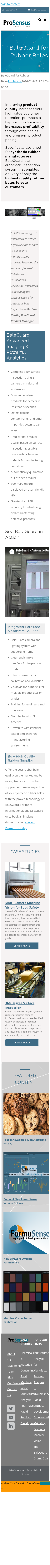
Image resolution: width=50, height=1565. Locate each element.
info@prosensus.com (39, 10)
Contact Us (11, 1392)
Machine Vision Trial (38, 1441)
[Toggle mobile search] (39, 19)
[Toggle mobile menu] (45, 19)
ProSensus (15, 81)
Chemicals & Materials (25, 1358)
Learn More (22, 945)
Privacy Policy (33, 1470)
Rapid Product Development (25, 1417)
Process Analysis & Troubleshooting (38, 1385)
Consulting (25, 1370)
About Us (11, 1357)
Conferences (11, 1383)
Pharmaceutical (25, 1406)
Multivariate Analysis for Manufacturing (38, 1361)
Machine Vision (25, 1385)
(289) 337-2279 (11, 10)
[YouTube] (11, 1417)
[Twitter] (11, 1408)
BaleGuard (38, 1452)
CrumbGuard (38, 1458)
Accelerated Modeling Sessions (38, 1423)
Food (24, 1376)
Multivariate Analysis (25, 1397)
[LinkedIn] (11, 1426)
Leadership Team (11, 1368)
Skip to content (10, 4)
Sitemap (25, 1474)
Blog (10, 1377)
